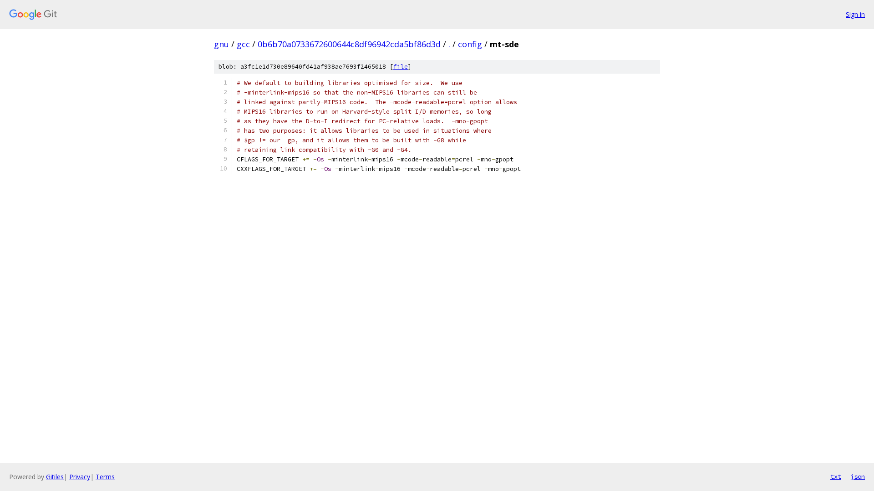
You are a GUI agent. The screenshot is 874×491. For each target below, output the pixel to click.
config (470, 44)
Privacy (79, 476)
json (857, 476)
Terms (105, 476)
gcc (243, 44)
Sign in (855, 14)
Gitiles (55, 476)
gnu (221, 44)
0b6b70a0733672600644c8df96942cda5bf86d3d (349, 44)
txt (835, 476)
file (400, 66)
